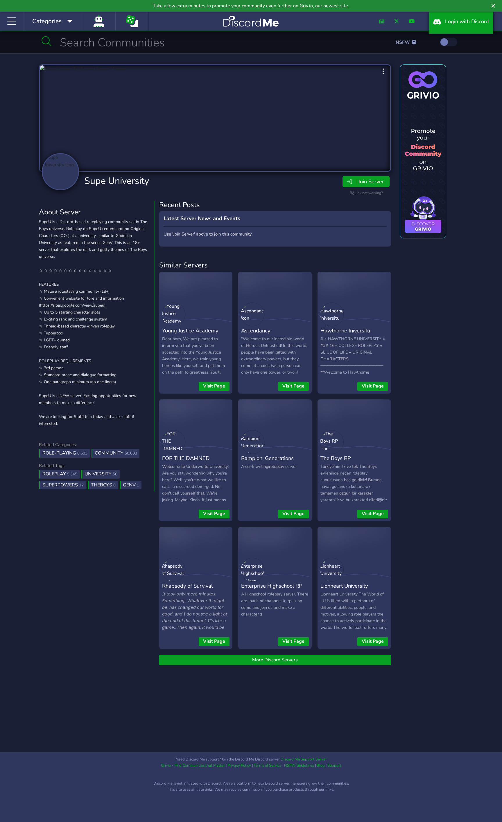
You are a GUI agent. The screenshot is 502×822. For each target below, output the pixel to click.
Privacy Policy (239, 765)
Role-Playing (64, 453)
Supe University (116, 181)
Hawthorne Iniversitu (345, 330)
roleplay (59, 474)
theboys (103, 485)
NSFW (403, 42)
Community (116, 453)
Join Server (371, 181)
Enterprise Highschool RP (271, 585)
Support (334, 765)
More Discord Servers (275, 660)
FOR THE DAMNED (186, 458)
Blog (321, 765)
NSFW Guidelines (299, 765)
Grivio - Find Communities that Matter (193, 765)
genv (131, 485)
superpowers (63, 485)
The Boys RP (335, 458)
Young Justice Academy (190, 330)
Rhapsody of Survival (187, 585)
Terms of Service (268, 765)
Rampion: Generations (267, 458)
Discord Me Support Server (304, 759)
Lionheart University (344, 585)
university (101, 474)
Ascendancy (255, 330)
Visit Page (214, 386)
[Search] (46, 41)
